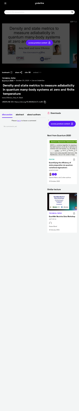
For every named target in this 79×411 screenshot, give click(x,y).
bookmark (6, 72)
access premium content (37, 43)
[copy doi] (46, 102)
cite (26, 72)
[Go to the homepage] (39, 3)
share (17, 72)
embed (35, 72)
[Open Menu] (5, 3)
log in (19, 121)
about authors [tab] (34, 114)
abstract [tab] (20, 114)
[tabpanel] (24, 123)
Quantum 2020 (64, 135)
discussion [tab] (7, 114)
